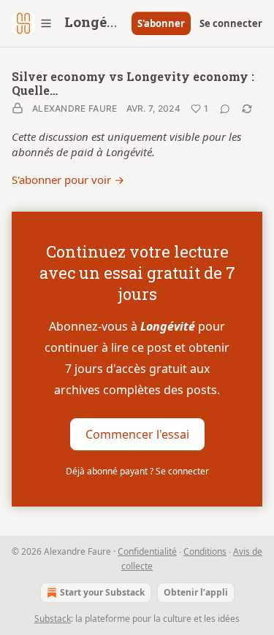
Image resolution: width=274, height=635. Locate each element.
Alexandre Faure (75, 108)
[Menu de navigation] (32, 23)
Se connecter (230, 23)
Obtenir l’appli (196, 592)
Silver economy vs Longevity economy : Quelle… (133, 83)
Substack (52, 618)
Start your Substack (102, 592)
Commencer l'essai (137, 434)
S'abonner (161, 23)
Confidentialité (147, 551)
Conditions (205, 551)
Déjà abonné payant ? (137, 471)
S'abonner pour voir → (68, 179)
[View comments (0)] (225, 109)
